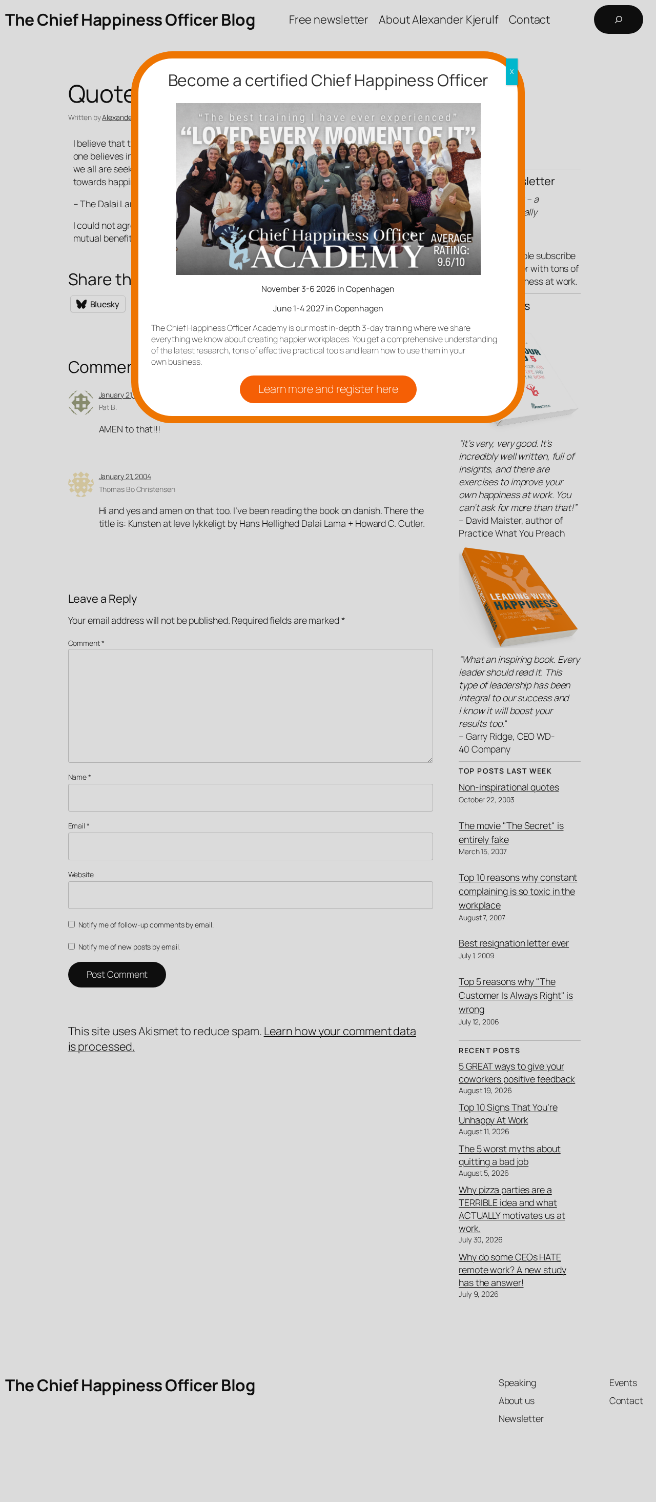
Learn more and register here (328, 389)
